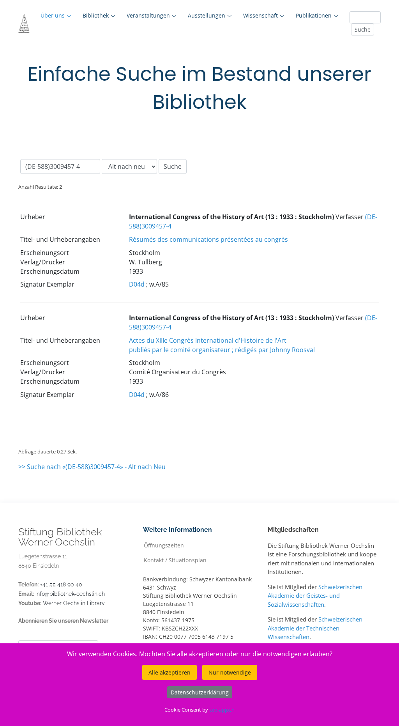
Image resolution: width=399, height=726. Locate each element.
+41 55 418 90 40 (61, 584)
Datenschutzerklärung (200, 692)
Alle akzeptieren (169, 672)
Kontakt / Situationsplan (175, 559)
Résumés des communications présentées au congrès (208, 239)
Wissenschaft (261, 15)
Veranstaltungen (149, 15)
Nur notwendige (229, 672)
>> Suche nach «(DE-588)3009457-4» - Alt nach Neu (92, 466)
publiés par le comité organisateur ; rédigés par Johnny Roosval (222, 349)
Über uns (53, 15)
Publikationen (314, 15)
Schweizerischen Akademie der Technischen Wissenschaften (315, 628)
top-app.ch (222, 709)
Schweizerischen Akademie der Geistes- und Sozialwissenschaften (315, 595)
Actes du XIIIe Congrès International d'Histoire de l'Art (207, 340)
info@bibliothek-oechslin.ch (70, 594)
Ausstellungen (207, 15)
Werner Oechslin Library (74, 603)
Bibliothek (96, 15)
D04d (137, 284)
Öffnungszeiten (164, 545)
